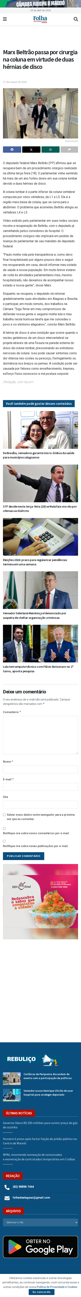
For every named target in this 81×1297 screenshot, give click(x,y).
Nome (8, 761)
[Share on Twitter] (31, 149)
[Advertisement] (40, 988)
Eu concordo (42, 1291)
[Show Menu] (5, 19)
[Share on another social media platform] (69, 149)
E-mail (8, 779)
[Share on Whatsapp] (50, 149)
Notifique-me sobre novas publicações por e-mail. (35, 846)
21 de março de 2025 (15, 81)
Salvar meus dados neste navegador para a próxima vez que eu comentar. (41, 817)
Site (5, 797)
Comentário (12, 712)
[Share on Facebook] (12, 149)
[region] (40, 3)
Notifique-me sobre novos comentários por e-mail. (36, 833)
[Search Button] (76, 19)
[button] (40, 901)
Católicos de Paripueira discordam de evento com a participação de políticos (48, 1076)
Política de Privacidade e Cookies (57, 1287)
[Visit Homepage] (40, 19)
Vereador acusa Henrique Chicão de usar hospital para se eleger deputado (48, 1092)
